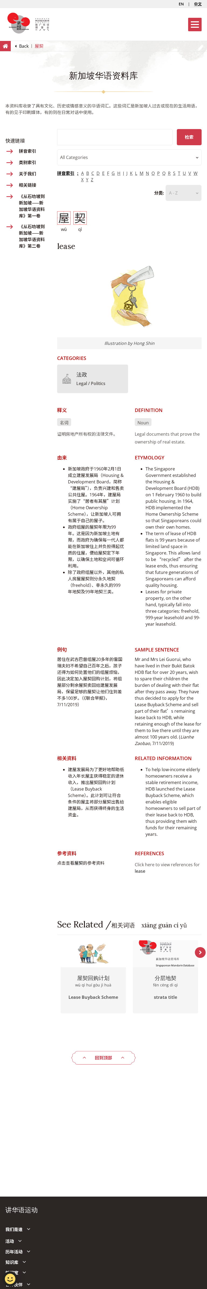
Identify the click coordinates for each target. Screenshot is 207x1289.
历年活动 (14, 1252)
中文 (198, 3)
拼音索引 (65, 173)
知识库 (11, 1262)
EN (181, 3)
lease (140, 871)
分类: (159, 193)
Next (200, 952)
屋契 (78, 863)
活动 (9, 1241)
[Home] (5, 45)
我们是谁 (14, 1229)
